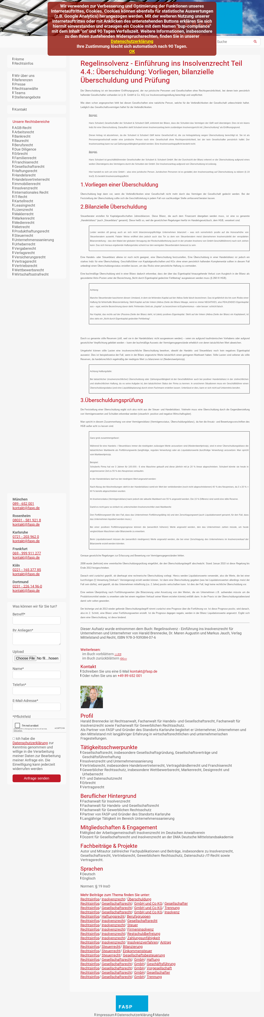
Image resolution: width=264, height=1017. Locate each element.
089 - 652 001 (23, 503)
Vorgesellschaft (159, 968)
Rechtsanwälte (26, 88)
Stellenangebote (27, 97)
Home (19, 59)
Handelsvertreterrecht (32, 179)
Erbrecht (21, 153)
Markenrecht (24, 218)
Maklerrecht (24, 214)
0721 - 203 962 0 (26, 536)
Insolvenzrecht (26, 188)
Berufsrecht (23, 145)
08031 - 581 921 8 (27, 520)
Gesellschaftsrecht (29, 166)
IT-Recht (20, 197)
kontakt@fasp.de (143, 671)
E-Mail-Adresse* (25, 700)
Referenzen (23, 80)
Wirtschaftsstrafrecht (31, 274)
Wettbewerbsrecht (29, 270)
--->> (118, 654)
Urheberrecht (24, 244)
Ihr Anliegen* (23, 630)
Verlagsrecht (24, 253)
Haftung (153, 959)
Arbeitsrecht (24, 132)
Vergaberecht (25, 248)
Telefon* (19, 684)
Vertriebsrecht (25, 266)
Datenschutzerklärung (132, 41)
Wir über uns (24, 75)
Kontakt (20, 109)
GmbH (139, 959)
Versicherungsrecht (30, 257)
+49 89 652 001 (130, 676)
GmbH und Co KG (148, 903)
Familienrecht (25, 158)
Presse (20, 84)
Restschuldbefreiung (143, 933)
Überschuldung (139, 899)
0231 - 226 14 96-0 (27, 586)
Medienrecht (24, 222)
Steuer (132, 925)
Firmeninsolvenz (140, 929)
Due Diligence (25, 149)
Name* (18, 669)
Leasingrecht (24, 205)
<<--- (123, 658)
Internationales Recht (31, 192)
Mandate (162, 1015)
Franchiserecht (26, 162)
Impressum (105, 1015)
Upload (18, 651)
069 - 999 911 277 (27, 553)
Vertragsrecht (25, 261)
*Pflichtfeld (22, 716)
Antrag (165, 942)
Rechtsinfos (23, 63)
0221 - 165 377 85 (27, 570)
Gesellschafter (176, 903)
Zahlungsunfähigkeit (143, 938)
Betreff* (19, 614)
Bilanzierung (133, 946)
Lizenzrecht (23, 209)
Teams (19, 93)
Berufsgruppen (138, 916)
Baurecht (21, 141)
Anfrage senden (36, 778)
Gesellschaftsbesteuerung (144, 955)
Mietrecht (22, 227)
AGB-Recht (23, 128)
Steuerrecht (23, 235)
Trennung (172, 908)
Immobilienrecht (27, 184)
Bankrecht (22, 136)
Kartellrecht (23, 201)
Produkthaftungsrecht (31, 231)
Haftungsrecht (25, 171)
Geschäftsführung (161, 964)
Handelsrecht (25, 175)
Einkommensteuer (137, 951)
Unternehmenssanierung (34, 240)
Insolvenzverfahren (142, 942)
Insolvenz (172, 912)
